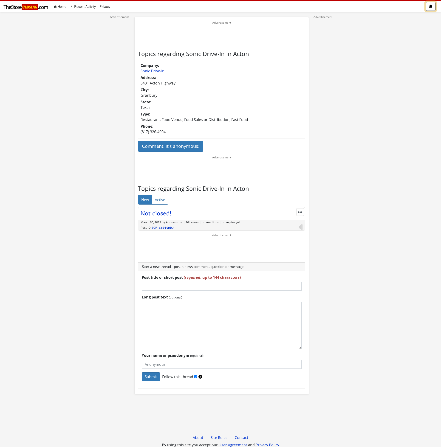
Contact (241, 437)
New (145, 199)
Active (160, 199)
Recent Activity (84, 6)
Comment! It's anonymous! (170, 146)
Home (62, 6)
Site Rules (219, 437)
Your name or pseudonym (173, 355)
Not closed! (156, 213)
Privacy (104, 6)
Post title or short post (191, 277)
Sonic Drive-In (152, 70)
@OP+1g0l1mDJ (163, 227)
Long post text (162, 297)
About (198, 437)
